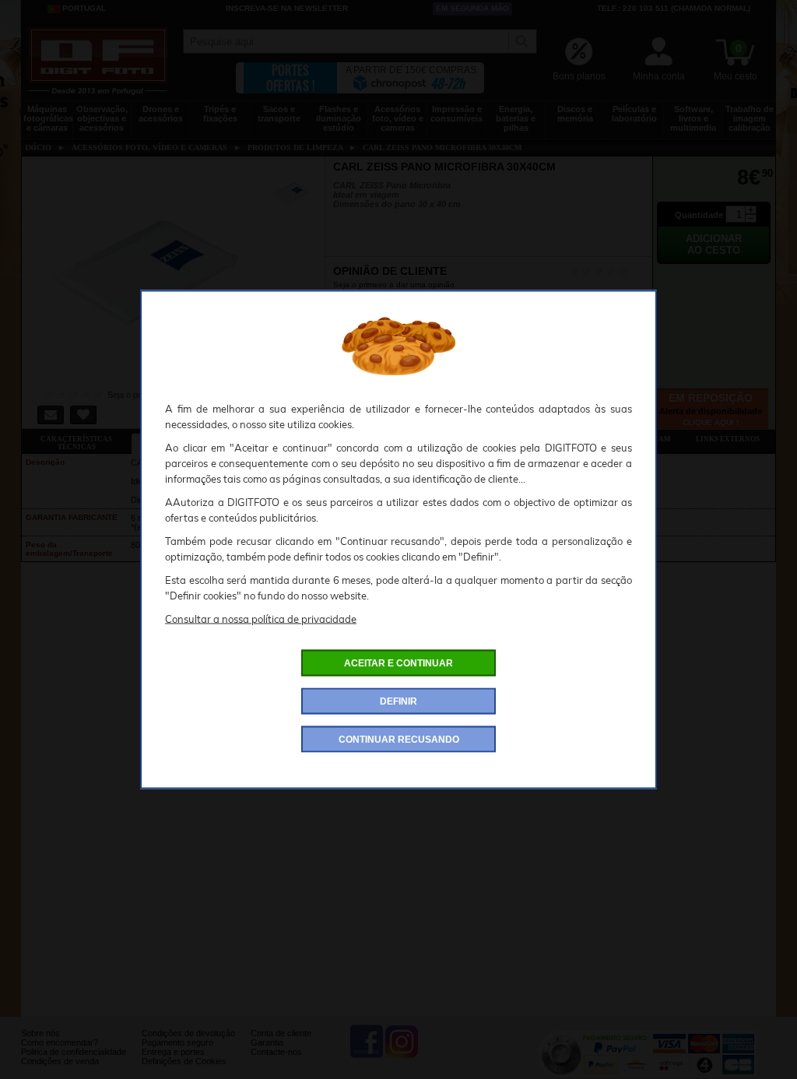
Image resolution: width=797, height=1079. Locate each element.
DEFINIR (398, 701)
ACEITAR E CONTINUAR (398, 663)
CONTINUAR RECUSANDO (399, 739)
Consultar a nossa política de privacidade (260, 619)
